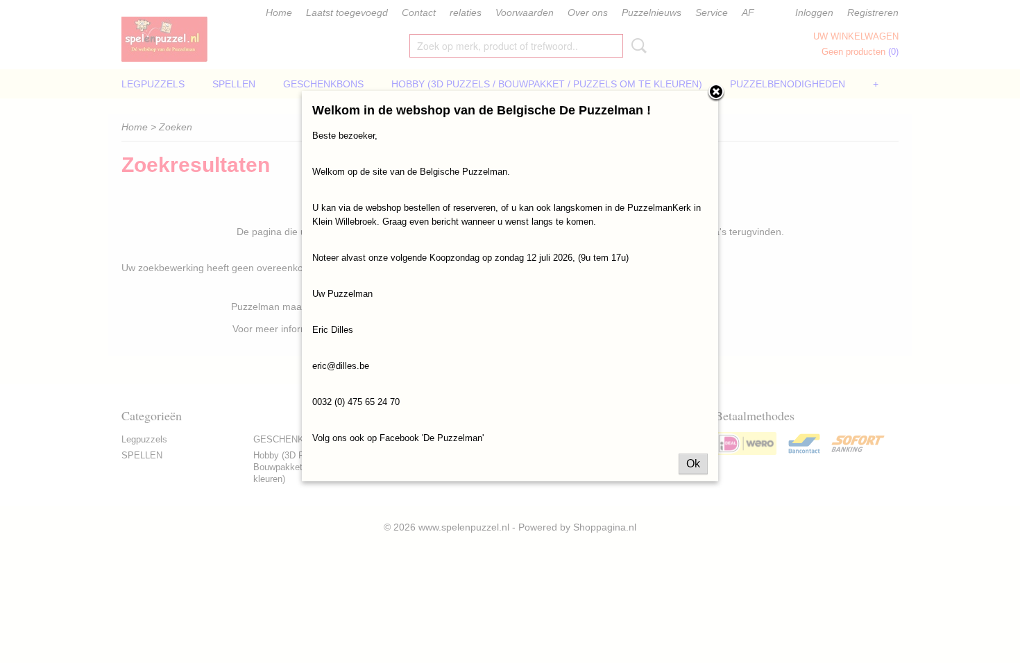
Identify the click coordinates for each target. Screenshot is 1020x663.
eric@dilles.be (340, 366)
